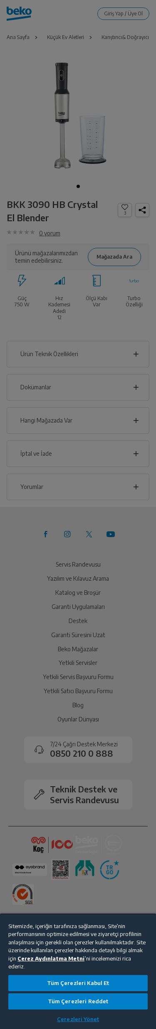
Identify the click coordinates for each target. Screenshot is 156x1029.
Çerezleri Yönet (78, 1019)
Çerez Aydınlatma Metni (50, 958)
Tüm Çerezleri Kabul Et (78, 983)
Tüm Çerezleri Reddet (78, 1001)
